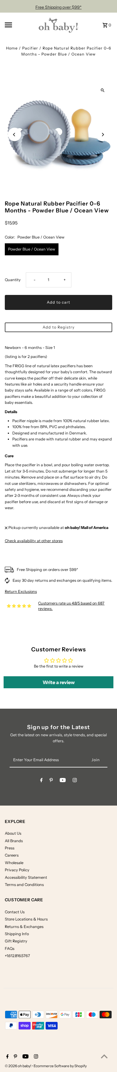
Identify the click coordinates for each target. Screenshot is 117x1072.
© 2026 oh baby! (18, 1066)
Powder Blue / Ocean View (31, 249)
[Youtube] (63, 781)
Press (9, 848)
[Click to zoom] (102, 90)
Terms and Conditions (24, 884)
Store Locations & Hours (26, 919)
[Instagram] (75, 781)
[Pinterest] (51, 781)
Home (12, 48)
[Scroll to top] (104, 1056)
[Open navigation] (18, 24)
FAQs (9, 948)
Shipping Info (17, 934)
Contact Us (15, 912)
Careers (12, 855)
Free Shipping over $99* (58, 7)
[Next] (102, 134)
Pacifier (30, 48)
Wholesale (14, 862)
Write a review (59, 682)
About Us (13, 833)
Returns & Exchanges (24, 926)
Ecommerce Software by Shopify (60, 1066)
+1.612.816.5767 (17, 955)
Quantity (13, 280)
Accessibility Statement (26, 877)
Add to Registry (59, 327)
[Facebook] (41, 781)
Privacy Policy (17, 870)
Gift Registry (16, 941)
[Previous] (14, 134)
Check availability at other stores (34, 541)
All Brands (14, 841)
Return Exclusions (21, 592)
